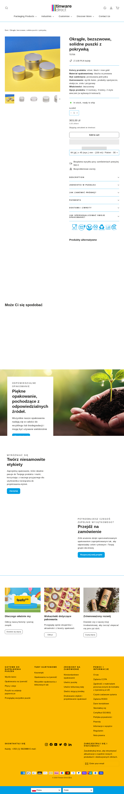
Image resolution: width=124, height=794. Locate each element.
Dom (6, 30)
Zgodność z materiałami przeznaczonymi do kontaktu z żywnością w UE (106, 687)
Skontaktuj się (99, 708)
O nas (96, 675)
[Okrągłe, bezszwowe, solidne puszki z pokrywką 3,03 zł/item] (73, 258)
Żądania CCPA (100, 679)
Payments (75, 200)
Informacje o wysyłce (102, 726)
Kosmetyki (39, 673)
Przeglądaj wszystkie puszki (17, 698)
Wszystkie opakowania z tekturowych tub (45, 683)
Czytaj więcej (90, 635)
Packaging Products (24, 16)
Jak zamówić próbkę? (83, 192)
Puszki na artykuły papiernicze (13, 692)
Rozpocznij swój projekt (91, 555)
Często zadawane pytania (105, 695)
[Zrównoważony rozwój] (101, 600)
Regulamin (98, 731)
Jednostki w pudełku (82, 185)
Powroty (97, 722)
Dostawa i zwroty (80, 208)
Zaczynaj (13, 491)
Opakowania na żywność (16, 681)
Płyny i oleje (10, 686)
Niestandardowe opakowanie (71, 676)
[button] (94, 142)
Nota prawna (99, 735)
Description (76, 177)
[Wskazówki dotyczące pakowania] (62, 600)
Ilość (72, 108)
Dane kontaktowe (101, 704)
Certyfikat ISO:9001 (102, 713)
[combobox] (46, 790)
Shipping (72, 127)
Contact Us (104, 16)
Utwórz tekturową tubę (74, 687)
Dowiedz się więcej (14, 632)
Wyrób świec (10, 677)
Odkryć (50, 635)
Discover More (84, 16)
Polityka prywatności (102, 717)
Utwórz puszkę (70, 682)
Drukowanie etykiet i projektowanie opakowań (75, 697)
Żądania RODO (100, 699)
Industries (46, 16)
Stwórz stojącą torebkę (74, 691)
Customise (64, 16)
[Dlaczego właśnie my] (23, 600)
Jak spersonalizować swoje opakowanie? (87, 216)
